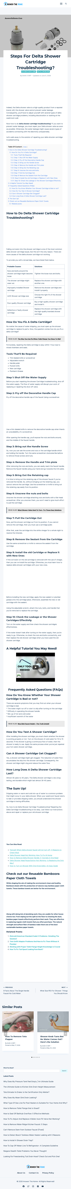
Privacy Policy (48, 1173)
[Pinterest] (38, 1186)
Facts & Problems (43, 71)
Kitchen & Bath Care (29, 71)
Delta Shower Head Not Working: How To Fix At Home (31, 855)
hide (25, 147)
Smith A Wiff (26, 76)
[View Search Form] (66, 3)
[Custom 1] (47, 1186)
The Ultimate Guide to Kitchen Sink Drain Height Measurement (29, 1087)
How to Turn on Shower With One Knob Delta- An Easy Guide (34, 866)
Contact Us (34, 1173)
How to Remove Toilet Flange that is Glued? (21, 1108)
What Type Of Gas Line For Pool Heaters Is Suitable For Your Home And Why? (35, 1103)
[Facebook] (24, 1186)
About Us (21, 1173)
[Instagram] (33, 1186)
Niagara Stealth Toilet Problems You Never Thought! (25, 1151)
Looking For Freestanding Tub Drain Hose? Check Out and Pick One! (31, 1156)
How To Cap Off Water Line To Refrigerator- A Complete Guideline (30, 1146)
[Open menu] (61, 4)
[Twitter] (28, 1186)
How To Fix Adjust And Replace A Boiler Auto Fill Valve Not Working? (31, 1119)
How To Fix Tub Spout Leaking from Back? (26, 949)
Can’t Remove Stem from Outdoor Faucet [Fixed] (23, 1130)
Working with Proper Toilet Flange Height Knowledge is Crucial (35, 947)
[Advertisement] (35, 92)
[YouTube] (42, 1186)
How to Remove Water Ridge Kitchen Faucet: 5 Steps (25, 1124)
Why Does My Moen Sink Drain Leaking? (20, 1098)
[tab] (31, 1057)
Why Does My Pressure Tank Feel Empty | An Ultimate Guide (28, 1081)
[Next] (65, 1033)
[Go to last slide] (5, 1033)
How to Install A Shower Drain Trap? (18, 1140)
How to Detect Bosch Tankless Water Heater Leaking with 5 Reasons (31, 1135)
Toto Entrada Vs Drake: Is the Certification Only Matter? (26, 1092)
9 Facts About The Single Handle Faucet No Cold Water (16, 990)
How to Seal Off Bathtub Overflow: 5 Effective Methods (26, 1114)
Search (64, 1070)
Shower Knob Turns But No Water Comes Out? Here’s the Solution (52, 1039)
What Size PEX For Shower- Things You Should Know (54, 990)
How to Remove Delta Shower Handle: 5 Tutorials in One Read (34, 858)
